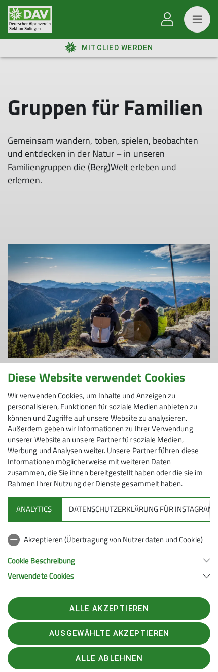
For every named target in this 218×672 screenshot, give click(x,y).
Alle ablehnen (109, 658)
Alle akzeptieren (109, 608)
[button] (109, 559)
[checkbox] (109, 540)
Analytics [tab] (34, 509)
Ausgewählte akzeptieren (109, 633)
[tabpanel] (109, 556)
